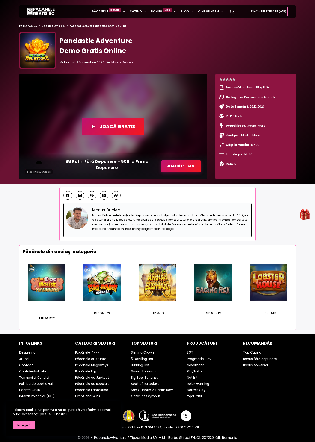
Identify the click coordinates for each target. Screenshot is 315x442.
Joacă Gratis (117, 126)
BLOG (184, 11)
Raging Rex (213, 304)
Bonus (160, 11)
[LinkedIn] (104, 195)
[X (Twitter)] (80, 195)
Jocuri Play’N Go (258, 87)
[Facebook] (67, 195)
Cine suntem (208, 11)
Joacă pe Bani (181, 166)
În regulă (24, 425)
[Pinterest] (92, 195)
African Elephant (157, 304)
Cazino (136, 11)
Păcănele (106, 11)
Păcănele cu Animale (260, 97)
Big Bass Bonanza (102, 304)
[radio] (221, 79)
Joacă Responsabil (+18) (268, 11)
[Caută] (232, 12)
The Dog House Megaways (46, 307)
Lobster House (268, 304)
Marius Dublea (122, 62)
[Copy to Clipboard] (116, 195)
